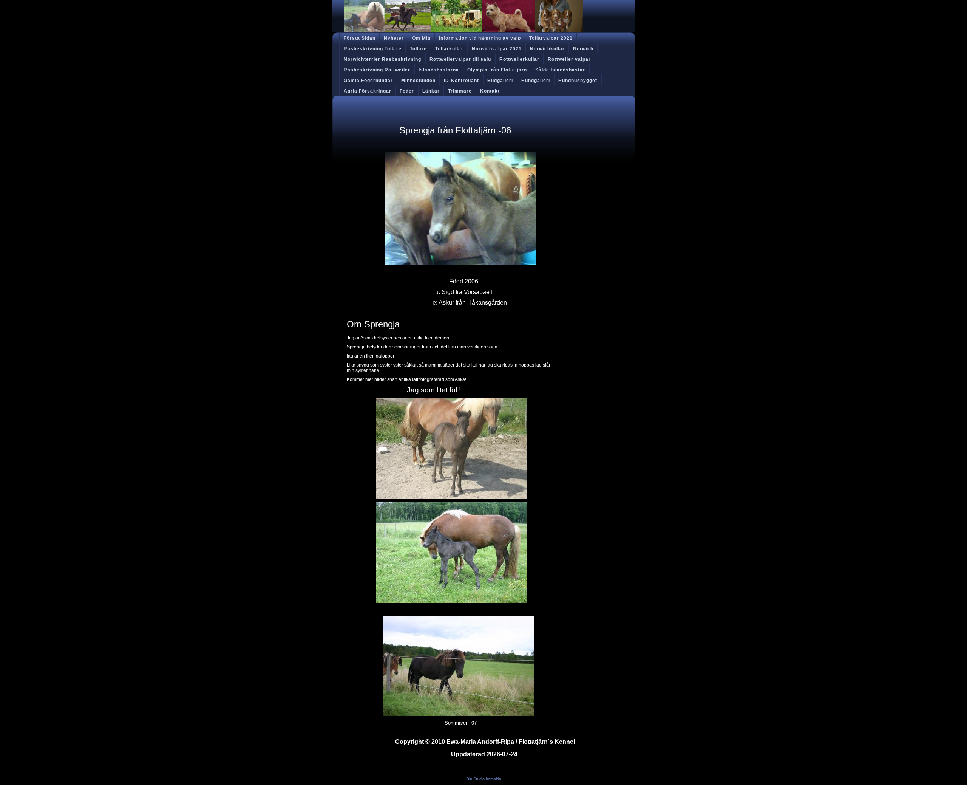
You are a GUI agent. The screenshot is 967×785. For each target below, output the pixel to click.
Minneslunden (418, 80)
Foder (407, 91)
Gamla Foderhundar (368, 80)
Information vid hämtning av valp (480, 38)
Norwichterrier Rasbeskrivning (382, 59)
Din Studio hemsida (483, 779)
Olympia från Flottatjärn (497, 70)
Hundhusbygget (577, 80)
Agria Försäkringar (367, 91)
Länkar (431, 91)
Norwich (583, 48)
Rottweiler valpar (569, 59)
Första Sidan (359, 38)
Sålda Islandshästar (560, 70)
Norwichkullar (547, 48)
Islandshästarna (439, 70)
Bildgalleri (500, 80)
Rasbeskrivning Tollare (373, 48)
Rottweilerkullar (519, 59)
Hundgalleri (535, 80)
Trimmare (460, 91)
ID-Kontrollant (461, 80)
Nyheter (394, 38)
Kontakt (490, 91)
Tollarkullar (449, 48)
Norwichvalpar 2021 (497, 48)
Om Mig (421, 38)
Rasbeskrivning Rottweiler (377, 70)
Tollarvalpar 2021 (551, 38)
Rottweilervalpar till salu (460, 59)
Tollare (418, 48)
